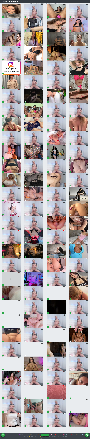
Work (44, 438)
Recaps (46, 438)
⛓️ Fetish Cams (25, 436)
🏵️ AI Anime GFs (36, 436)
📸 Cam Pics (58, 436)
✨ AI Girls (31, 436)
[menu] (3, 435)
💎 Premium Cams (85, 434)
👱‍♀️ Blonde (35, 434)
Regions (42, 438)
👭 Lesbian (60, 434)
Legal (53, 438)
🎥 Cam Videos (53, 436)
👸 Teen (31, 434)
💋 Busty (56, 434)
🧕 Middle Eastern (22, 434)
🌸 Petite (52, 434)
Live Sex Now (45, 435)
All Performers (50, 438)
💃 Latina (11, 434)
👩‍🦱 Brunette (40, 434)
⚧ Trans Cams (78, 434)
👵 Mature (27, 434)
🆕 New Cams (68, 434)
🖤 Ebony (7, 434)
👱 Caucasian (16, 434)
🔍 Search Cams (64, 436)
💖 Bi (64, 434)
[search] (87, 435)
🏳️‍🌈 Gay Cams (73, 434)
